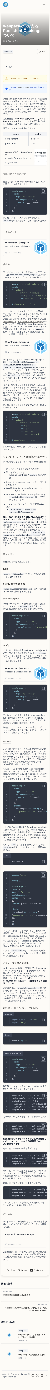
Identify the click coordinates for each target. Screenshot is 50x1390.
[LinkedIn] (42, 1375)
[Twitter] (37, 1375)
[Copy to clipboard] (43, 191)
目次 (10, 66)
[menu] (44, 5)
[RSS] (46, 1375)
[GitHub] (33, 1375)
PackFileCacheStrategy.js (30, 321)
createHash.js (9, 321)
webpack (8, 51)
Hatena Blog (23, 87)
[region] (25, 294)
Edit (43, 51)
